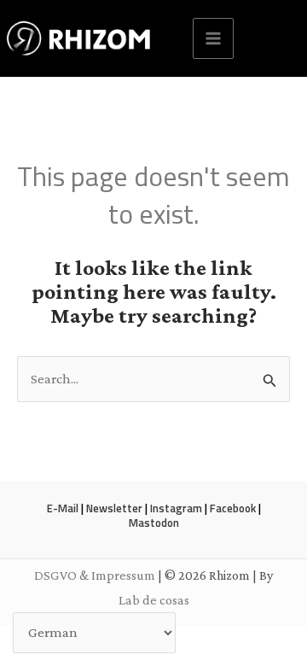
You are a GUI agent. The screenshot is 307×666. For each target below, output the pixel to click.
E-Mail (62, 508)
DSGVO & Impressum (94, 575)
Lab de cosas (154, 600)
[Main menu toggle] (213, 38)
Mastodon (154, 522)
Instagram (176, 508)
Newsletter (114, 508)
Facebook (233, 508)
